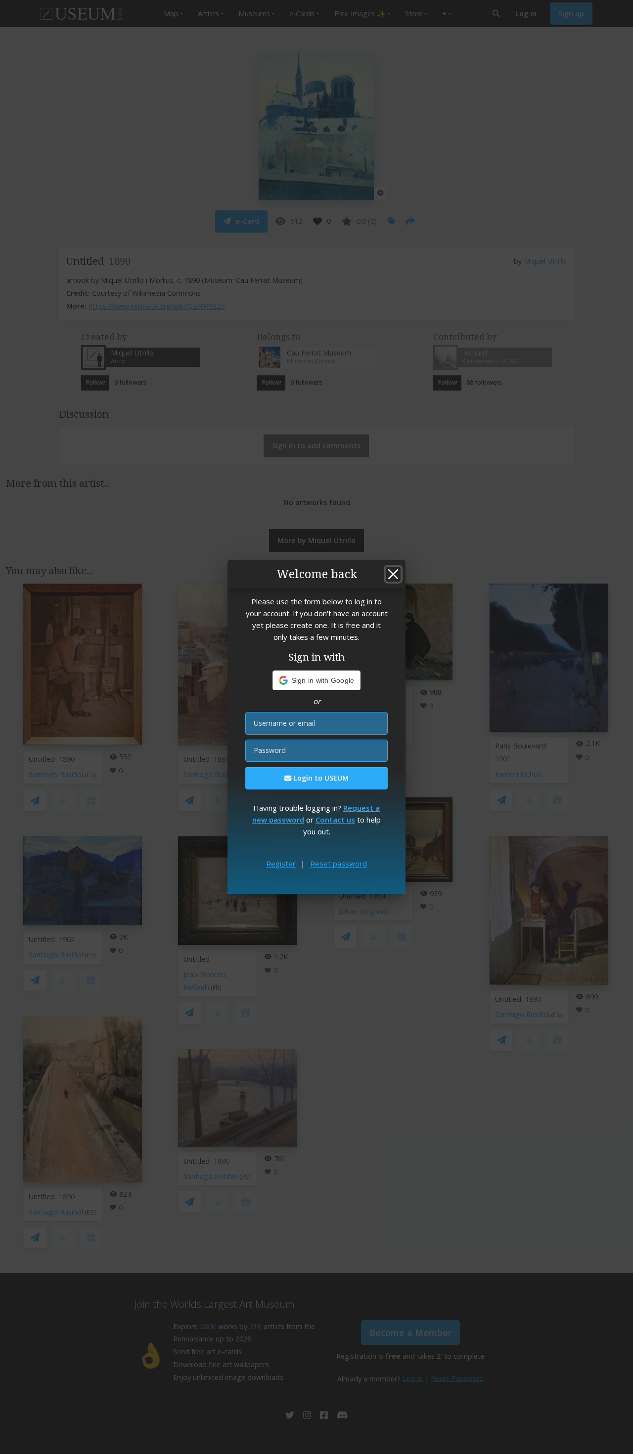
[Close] (393, 574)
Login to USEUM (320, 778)
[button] (316, 680)
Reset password (338, 863)
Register (281, 863)
